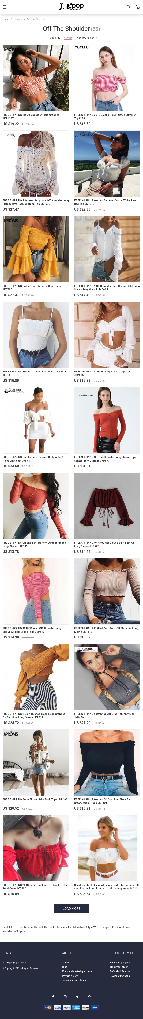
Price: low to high (84, 37)
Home (6, 19)
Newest (68, 37)
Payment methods (120, 975)
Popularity (54, 37)
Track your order (119, 967)
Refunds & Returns (120, 971)
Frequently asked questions (77, 971)
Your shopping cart (120, 962)
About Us (67, 962)
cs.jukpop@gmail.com (15, 962)
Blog (64, 967)
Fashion (18, 19)
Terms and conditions (74, 980)
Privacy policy (70, 975)
